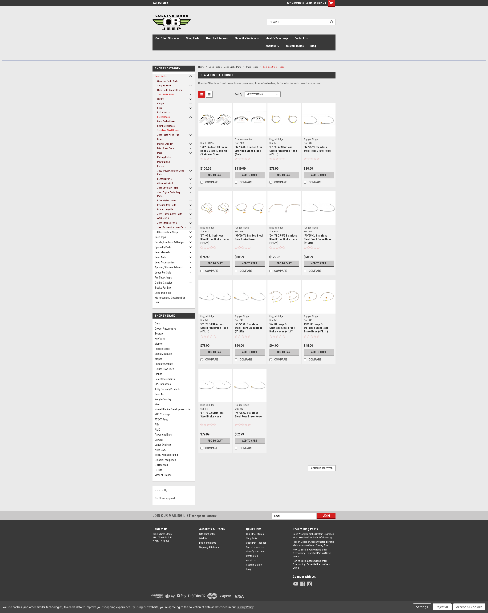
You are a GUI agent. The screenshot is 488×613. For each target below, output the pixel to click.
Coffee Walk (162, 465)
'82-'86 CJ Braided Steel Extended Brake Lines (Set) (249, 151)
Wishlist (203, 538)
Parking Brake (164, 157)
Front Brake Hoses (166, 121)
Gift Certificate (295, 2)
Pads (159, 152)
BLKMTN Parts (164, 178)
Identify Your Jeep (277, 38)
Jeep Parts (161, 76)
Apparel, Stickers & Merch (169, 267)
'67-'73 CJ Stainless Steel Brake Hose (212, 414)
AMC (157, 429)
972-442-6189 (160, 2)
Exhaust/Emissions (166, 200)
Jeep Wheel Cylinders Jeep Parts (170, 172)
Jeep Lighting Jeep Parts (169, 214)
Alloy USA (160, 450)
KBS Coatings (162, 414)
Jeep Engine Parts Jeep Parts (169, 194)
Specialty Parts (163, 247)
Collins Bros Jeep (164, 369)
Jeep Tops (160, 237)
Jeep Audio (161, 257)
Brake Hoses (163, 117)
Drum (159, 108)
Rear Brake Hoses (166, 125)
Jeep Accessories (165, 262)
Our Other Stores (166, 38)
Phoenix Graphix (164, 364)
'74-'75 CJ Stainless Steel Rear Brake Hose (248, 414)
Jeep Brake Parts (165, 94)
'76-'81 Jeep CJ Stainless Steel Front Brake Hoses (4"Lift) (282, 328)
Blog (313, 46)
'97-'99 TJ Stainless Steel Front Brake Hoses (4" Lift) (215, 239)
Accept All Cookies (469, 607)
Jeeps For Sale (163, 272)
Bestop (159, 333)
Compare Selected (321, 468)
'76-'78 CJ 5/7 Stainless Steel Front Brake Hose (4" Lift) (283, 239)
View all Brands (163, 475)
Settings (422, 607)
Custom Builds (295, 46)
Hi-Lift (158, 470)
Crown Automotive (165, 328)
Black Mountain (163, 353)
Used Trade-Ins (163, 292)
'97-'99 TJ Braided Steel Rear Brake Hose (249, 237)
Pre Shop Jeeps (163, 277)
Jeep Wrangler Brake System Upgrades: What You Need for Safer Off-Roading (314, 536)
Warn (157, 404)
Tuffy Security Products (168, 389)
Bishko (158, 374)
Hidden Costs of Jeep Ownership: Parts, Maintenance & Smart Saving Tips (314, 544)
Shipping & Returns (209, 547)
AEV (157, 424)
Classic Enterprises (165, 460)
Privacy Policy (245, 607)
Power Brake (163, 161)
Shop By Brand (164, 85)
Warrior (159, 343)
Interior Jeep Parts (166, 209)
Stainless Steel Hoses (168, 130)
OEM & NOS (163, 218)
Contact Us (301, 38)
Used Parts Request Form (169, 90)
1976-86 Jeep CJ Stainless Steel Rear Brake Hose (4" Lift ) (316, 328)
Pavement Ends (163, 434)
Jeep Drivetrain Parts (167, 187)
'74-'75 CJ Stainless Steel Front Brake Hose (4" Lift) (318, 239)
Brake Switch (163, 112)
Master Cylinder (165, 143)
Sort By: (239, 94)
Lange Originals (163, 444)
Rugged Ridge (162, 349)
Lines (159, 139)
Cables (160, 99)
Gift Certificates (207, 534)
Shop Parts (192, 38)
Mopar (158, 359)
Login (309, 2)
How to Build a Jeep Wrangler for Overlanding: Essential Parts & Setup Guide (312, 553)
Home (201, 67)
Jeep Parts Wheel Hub (168, 134)
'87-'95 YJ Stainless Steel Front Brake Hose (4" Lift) (283, 151)
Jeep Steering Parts (167, 222)
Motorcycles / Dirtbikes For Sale (170, 300)
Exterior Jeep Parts (166, 205)
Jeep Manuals (162, 252)
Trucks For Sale (163, 287)
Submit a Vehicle (245, 38)
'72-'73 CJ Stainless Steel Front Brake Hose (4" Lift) (214, 328)
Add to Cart (215, 175)
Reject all (442, 607)
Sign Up (321, 2)
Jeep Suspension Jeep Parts (171, 227)
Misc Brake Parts (165, 148)
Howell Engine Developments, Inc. (173, 409)
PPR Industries (163, 384)
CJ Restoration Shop (166, 232)
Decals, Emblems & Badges (170, 242)
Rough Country (163, 399)
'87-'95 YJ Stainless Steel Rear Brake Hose (317, 149)
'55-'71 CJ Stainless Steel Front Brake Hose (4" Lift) (249, 328)
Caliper (160, 103)
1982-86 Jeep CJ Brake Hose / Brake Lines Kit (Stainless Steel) (214, 151)
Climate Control (165, 183)
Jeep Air (159, 394)
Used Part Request (217, 38)
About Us (271, 46)
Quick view (215, 129)
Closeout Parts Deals (167, 81)
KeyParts (160, 338)
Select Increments (165, 379)
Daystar (159, 439)
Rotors (160, 166)
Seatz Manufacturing (166, 455)
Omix (158, 323)
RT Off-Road (161, 419)
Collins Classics (164, 282)
